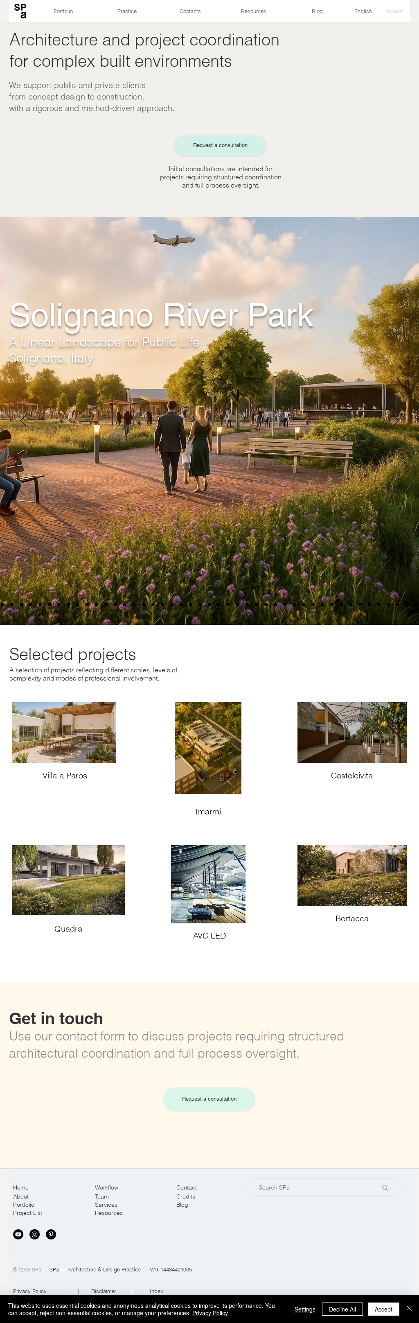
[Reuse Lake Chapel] (68, 604)
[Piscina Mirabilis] (181, 604)
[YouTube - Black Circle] (18, 1234)
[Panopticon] (228, 604)
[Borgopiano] (30, 604)
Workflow (106, 1187)
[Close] (409, 1309)
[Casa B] (96, 604)
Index (156, 1291)
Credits (185, 1196)
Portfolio (23, 1204)
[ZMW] (115, 604)
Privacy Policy (30, 1291)
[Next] (395, 420)
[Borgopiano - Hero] (21, 604)
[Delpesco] (407, 604)
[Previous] (23, 420)
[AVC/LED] (284, 604)
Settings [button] (305, 1309)
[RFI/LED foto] (313, 604)
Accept (383, 1309)
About (21, 1196)
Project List (27, 1213)
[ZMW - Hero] (106, 604)
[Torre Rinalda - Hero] (2, 604)
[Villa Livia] (49, 604)
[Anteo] (256, 604)
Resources (109, 1213)
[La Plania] (331, 604)
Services (106, 1204)
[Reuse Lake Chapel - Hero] (59, 604)
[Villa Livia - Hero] (40, 604)
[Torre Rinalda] (12, 604)
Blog (182, 1204)
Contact (186, 1187)
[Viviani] (209, 604)
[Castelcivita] (360, 604)
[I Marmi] (134, 604)
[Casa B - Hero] (87, 604)
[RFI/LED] (322, 604)
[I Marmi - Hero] (124, 604)
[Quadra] (153, 604)
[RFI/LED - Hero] (303, 604)
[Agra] (379, 604)
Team (102, 1196)
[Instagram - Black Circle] (34, 1234)
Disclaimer (103, 1291)
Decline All (342, 1309)
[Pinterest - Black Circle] (51, 1234)
